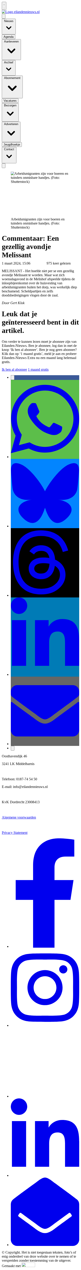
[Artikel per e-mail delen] (45, 744)
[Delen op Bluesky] (45, 526)
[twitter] (45, 1096)
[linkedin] (45, 1175)
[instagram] (45, 1025)
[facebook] (45, 946)
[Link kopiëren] (12, 748)
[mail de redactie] (45, 1245)
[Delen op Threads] (45, 595)
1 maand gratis (38, 369)
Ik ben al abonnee (14, 369)
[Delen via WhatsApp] (45, 457)
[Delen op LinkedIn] (45, 674)
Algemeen (38, 263)
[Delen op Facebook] (12, 377)
